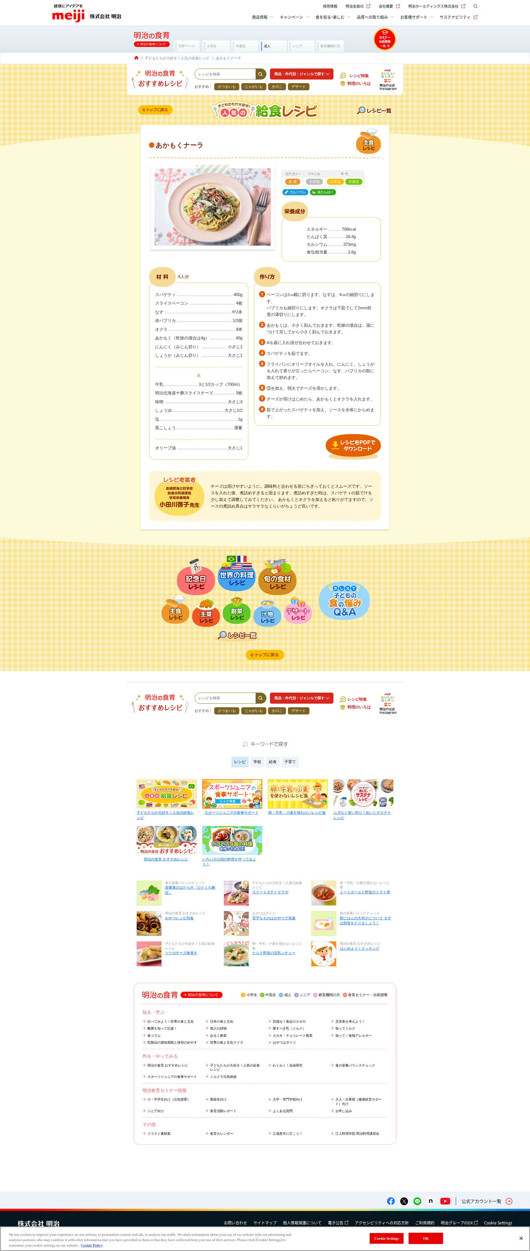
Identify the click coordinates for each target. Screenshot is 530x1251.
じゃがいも (254, 87)
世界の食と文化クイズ (226, 1042)
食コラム (154, 1036)
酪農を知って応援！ (162, 1028)
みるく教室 (218, 1036)
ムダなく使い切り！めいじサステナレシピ (362, 815)
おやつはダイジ (284, 1042)
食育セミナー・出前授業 (368, 995)
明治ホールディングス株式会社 (433, 6)
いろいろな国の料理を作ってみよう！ (229, 861)
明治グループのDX (457, 1222)
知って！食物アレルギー (353, 1036)
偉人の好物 (218, 1028)
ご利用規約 (424, 1222)
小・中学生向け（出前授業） (168, 1099)
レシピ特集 (359, 75)
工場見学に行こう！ (288, 1134)
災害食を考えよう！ (350, 1021)
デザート (299, 87)
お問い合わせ (235, 1222)
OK (426, 1238)
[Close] (521, 1238)
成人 (288, 995)
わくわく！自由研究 (288, 1065)
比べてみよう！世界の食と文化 (170, 1021)
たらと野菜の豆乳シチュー (273, 953)
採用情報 (330, 6)
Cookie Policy (92, 1245)
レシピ (240, 761)
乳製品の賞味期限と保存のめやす (172, 1042)
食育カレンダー (221, 1134)
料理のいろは (359, 83)
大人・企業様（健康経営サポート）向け (358, 1101)
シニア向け (155, 1111)
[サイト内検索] (474, 6)
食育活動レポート (223, 1111)
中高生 (270, 995)
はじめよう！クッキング (359, 948)
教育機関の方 (329, 995)
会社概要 (386, 6)
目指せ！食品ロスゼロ (289, 1021)
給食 (273, 761)
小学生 (252, 995)
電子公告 (335, 1222)
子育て (290, 761)
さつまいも (227, 87)
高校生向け (218, 1099)
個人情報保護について (302, 1222)
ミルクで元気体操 (223, 1077)
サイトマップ (265, 1222)
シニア (305, 995)
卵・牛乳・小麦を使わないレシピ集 (297, 813)
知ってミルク (345, 1028)
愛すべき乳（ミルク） (289, 1028)
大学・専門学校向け (288, 1099)
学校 (257, 761)
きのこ (277, 87)
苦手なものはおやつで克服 (273, 918)
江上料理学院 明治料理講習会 (357, 1134)
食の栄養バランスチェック (355, 1065)
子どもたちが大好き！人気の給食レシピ (165, 815)
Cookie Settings (498, 1222)
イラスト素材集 (159, 1134)
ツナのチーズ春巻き (181, 953)
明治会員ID (355, 6)
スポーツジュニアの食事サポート (231, 813)
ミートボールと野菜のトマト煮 (365, 892)
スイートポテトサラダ (270, 892)
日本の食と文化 (221, 1021)
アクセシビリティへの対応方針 (382, 1222)
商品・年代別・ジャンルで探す (299, 74)
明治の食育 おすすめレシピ (166, 859)
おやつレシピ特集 (179, 918)
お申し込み (343, 1111)
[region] (265, 1238)
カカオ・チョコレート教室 (292, 1036)
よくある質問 (283, 1111)
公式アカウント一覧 (481, 1201)
